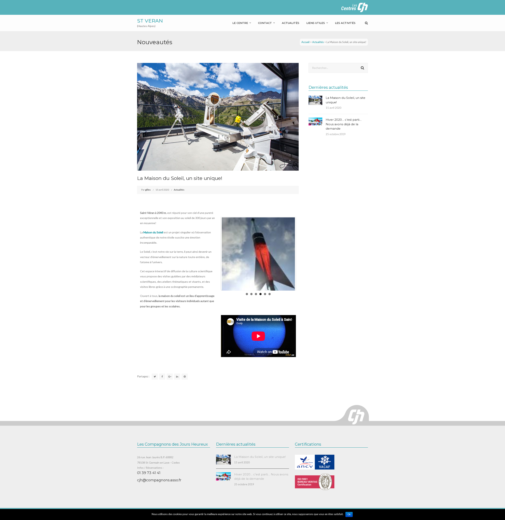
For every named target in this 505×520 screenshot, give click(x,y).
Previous (216, 253)
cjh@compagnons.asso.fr (159, 480)
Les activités (345, 22)
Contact (265, 22)
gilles (148, 189)
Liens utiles (315, 22)
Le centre (240, 22)
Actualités (290, 22)
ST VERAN (150, 21)
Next (301, 253)
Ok (349, 514)
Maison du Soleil (153, 232)
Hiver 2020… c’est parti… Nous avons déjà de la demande (344, 124)
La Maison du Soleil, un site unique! (260, 457)
